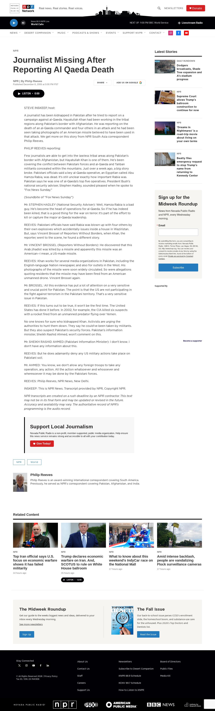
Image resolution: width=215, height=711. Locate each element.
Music (62, 32)
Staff (79, 676)
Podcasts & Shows (85, 32)
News (14, 32)
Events (111, 32)
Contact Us (83, 669)
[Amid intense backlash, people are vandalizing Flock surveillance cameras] (179, 535)
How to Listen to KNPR (131, 690)
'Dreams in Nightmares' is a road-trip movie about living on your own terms (187, 134)
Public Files (166, 669)
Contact (155, 32)
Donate (197, 8)
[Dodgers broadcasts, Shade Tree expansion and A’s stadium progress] (165, 66)
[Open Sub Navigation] (20, 33)
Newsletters (173, 8)
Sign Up (27, 634)
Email (161, 225)
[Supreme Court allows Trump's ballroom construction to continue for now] (165, 97)
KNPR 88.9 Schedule (130, 676)
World (34, 462)
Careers (81, 683)
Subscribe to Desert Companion (136, 669)
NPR (16, 50)
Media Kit (165, 676)
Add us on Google (127, 82)
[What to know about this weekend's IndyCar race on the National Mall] (131, 535)
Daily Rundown (186, 60)
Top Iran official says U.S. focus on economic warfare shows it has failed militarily (35, 562)
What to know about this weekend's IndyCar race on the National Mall (131, 560)
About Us (82, 661)
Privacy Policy (50, 676)
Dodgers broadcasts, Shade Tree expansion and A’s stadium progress (189, 72)
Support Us (83, 690)
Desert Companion (37, 32)
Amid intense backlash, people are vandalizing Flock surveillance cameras (179, 560)
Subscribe (178, 267)
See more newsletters (31, 624)
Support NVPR (133, 32)
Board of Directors (170, 661)
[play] (13, 23)
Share (100, 82)
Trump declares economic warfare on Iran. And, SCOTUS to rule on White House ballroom (82, 562)
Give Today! (44, 443)
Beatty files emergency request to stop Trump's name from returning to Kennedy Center (189, 166)
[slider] (28, 22)
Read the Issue (148, 634)
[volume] (23, 23)
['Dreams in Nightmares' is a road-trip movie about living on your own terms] (165, 128)
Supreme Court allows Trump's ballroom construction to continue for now (188, 103)
